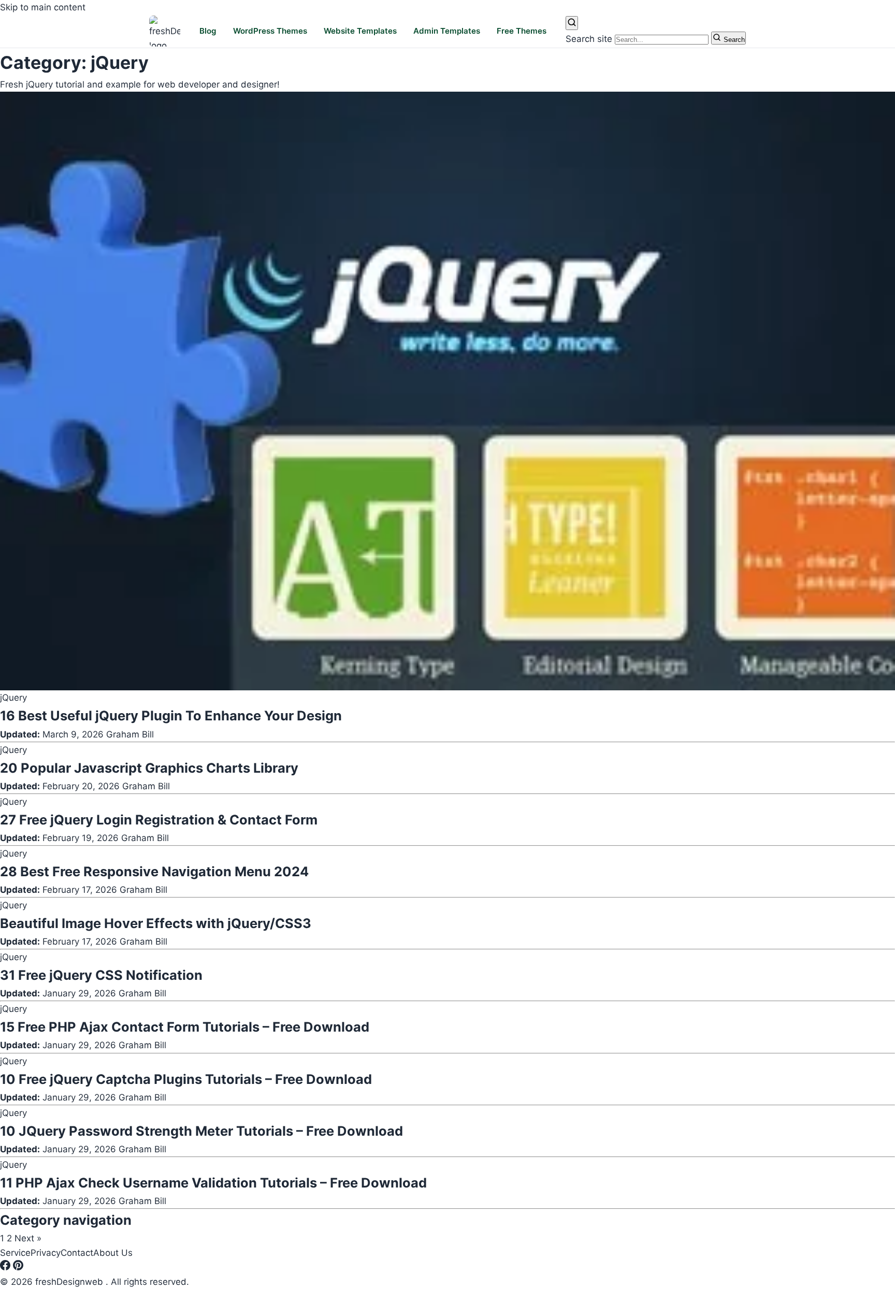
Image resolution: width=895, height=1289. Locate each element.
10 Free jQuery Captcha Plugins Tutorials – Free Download (186, 1079)
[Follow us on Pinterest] (18, 1267)
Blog (207, 31)
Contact (77, 1253)
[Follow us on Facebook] (6, 1267)
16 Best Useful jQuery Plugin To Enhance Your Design (171, 715)
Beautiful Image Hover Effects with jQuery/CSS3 (155, 923)
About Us (113, 1253)
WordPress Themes (270, 31)
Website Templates (360, 31)
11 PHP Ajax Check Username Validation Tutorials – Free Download (213, 1183)
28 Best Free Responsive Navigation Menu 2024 (154, 871)
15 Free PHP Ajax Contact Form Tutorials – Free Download (184, 1027)
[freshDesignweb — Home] (164, 31)
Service (15, 1253)
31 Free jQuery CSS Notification (101, 975)
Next (28, 1238)
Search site (589, 39)
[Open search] (572, 23)
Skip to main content (42, 7)
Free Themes (521, 31)
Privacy (46, 1253)
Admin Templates (446, 31)
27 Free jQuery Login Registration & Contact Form (158, 820)
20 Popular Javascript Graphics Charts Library (149, 768)
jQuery (13, 697)
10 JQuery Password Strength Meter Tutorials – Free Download (201, 1131)
